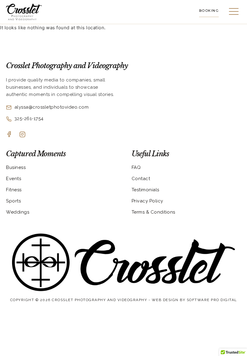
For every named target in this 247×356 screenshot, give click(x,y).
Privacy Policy (147, 201)
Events (13, 178)
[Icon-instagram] (22, 134)
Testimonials (145, 189)
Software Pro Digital (212, 300)
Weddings (17, 212)
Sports (13, 201)
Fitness (14, 189)
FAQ (136, 167)
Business (16, 167)
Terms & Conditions (153, 212)
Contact (141, 178)
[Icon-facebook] (9, 134)
